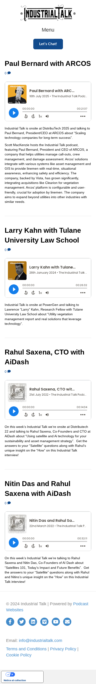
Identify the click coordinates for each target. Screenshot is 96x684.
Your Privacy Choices (27, 674)
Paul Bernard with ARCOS (48, 63)
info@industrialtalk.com (40, 640)
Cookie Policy (18, 655)
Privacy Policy (63, 649)
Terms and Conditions (26, 649)
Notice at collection (15, 680)
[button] (48, 44)
